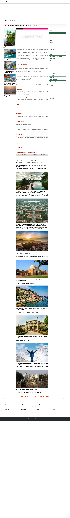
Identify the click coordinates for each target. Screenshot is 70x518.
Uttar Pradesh (53, 96)
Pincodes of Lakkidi (11, 25)
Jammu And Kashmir (54, 73)
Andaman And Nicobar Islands (56, 56)
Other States (35, 25)
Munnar (50, 44)
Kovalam (50, 40)
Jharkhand (52, 75)
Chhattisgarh (53, 62)
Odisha (51, 83)
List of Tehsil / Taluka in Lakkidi (19, 25)
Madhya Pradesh (53, 79)
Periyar (50, 45)
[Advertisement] (35, 11)
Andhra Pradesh (53, 58)
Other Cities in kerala (28, 25)
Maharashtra (53, 81)
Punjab (51, 85)
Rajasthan (52, 87)
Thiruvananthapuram (52, 49)
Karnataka (52, 77)
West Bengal (52, 98)
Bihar (51, 60)
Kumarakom (51, 42)
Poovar (50, 47)
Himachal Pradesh (54, 71)
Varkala (50, 51)
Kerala (6, 25)
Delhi (51, 54)
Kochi (50, 38)
